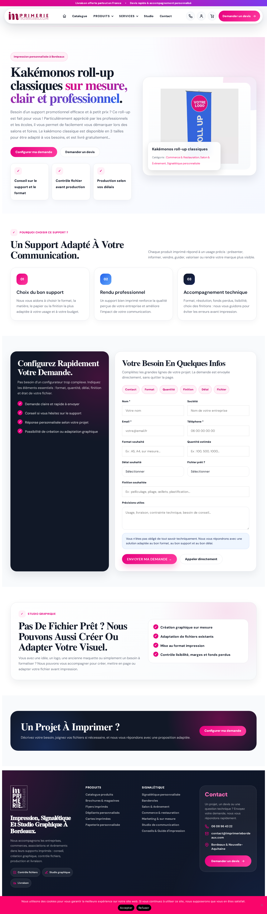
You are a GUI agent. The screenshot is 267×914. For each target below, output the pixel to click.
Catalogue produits (99, 794)
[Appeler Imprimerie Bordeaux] (190, 16)
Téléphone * (195, 421)
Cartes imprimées (98, 819)
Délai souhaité (131, 462)
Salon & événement (155, 806)
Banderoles (150, 800)
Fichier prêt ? (196, 462)
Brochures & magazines (102, 800)
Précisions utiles (133, 502)
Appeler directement (201, 559)
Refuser (144, 907)
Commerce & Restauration (182, 157)
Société (192, 401)
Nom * (126, 401)
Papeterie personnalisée (103, 825)
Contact (166, 16)
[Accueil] (64, 16)
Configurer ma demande (33, 152)
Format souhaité (133, 442)
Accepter (126, 907)
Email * (127, 421)
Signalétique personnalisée (183, 163)
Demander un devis (237, 16)
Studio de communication (160, 825)
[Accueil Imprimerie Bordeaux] (29, 16)
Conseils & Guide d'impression (163, 831)
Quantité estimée (199, 442)
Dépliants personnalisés (103, 813)
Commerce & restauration (160, 813)
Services (127, 16)
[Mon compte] (201, 16)
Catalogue (79, 16)
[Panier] (212, 16)
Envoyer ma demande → (149, 559)
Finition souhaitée (134, 482)
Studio (149, 16)
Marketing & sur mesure (158, 819)
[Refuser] (262, 905)
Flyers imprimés (97, 806)
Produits (101, 16)
